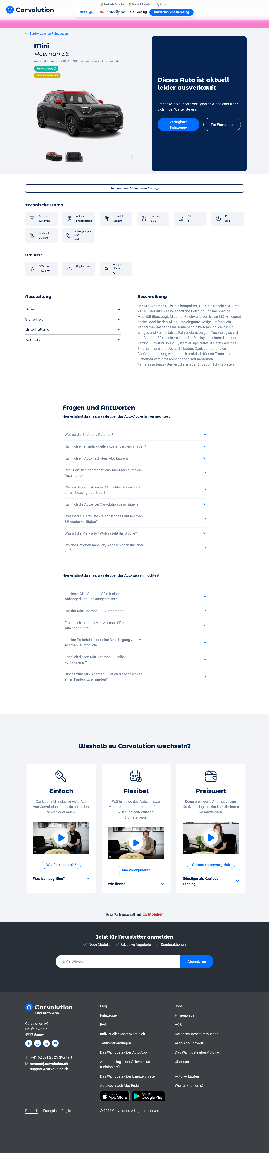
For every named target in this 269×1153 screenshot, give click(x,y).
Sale (100, 12)
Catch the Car (116, 12)
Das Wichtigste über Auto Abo (123, 1052)
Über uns (182, 1062)
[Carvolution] (30, 10)
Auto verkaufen (187, 1076)
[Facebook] (28, 1043)
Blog (103, 1006)
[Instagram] (37, 1043)
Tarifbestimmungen (115, 1043)
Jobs (179, 1006)
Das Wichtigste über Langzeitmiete (127, 1076)
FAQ (103, 1025)
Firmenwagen (186, 1015)
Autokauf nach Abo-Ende (119, 1085)
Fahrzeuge (85, 12)
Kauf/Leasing (137, 12)
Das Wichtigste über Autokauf (198, 1052)
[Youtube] (55, 1043)
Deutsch (31, 1111)
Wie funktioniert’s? (189, 1085)
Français (50, 1111)
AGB (178, 1025)
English (67, 1111)
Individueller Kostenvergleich (122, 1034)
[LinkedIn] (46, 1043)
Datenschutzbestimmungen (197, 1034)
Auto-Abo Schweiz (189, 1043)
